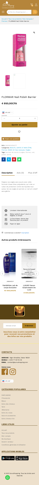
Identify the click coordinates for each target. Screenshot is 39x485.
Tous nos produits (8, 433)
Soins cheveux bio (8, 418)
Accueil (4, 430)
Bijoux (4, 401)
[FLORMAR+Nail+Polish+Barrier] (9, 159)
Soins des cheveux (8, 404)
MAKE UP (11, 150)
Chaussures (6, 398)
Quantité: (4, 115)
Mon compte (6, 436)
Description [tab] (7, 173)
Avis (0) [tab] (20, 173)
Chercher (34, 12)
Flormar (4, 150)
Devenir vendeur (7, 442)
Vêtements (5, 410)
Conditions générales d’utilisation (14, 445)
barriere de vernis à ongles (15, 152)
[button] (7, 278)
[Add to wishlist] (19, 131)
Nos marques (20, 150)
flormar (28, 152)
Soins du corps (7, 413)
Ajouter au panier (19, 125)
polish (4, 154)
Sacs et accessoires (9, 415)
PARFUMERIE (6, 395)
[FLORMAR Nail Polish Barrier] (4, 159)
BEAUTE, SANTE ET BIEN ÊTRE (21, 148)
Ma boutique (6, 439)
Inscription (25, 233)
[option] (10, 271)
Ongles (28, 150)
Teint (3, 407)
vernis (9, 154)
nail (33, 152)
